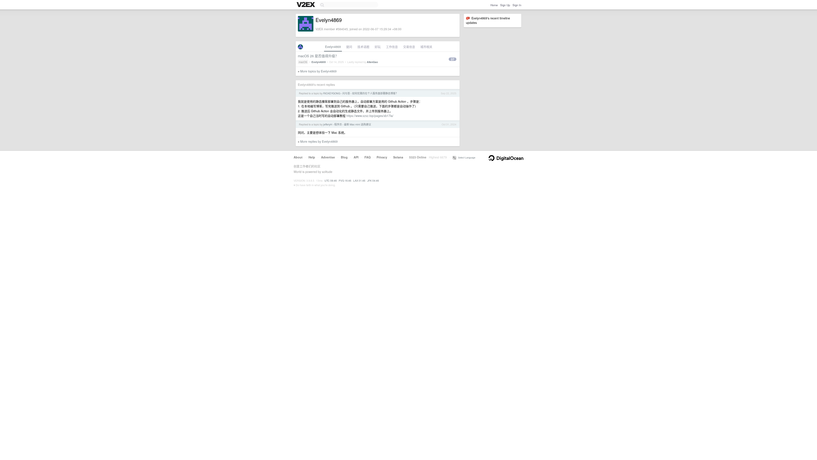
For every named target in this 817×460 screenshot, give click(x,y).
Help (312, 157)
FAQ (367, 157)
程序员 (338, 124)
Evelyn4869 (333, 47)
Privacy (382, 157)
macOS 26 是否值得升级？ (318, 55)
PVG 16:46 (345, 180)
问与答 (346, 93)
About (298, 157)
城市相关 (426, 47)
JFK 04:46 (373, 180)
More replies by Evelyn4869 (319, 141)
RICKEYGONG (331, 93)
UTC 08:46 (330, 180)
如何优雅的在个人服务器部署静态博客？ (375, 93)
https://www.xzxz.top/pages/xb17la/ (369, 116)
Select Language (465, 157)
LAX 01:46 (359, 180)
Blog (344, 157)
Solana (398, 157)
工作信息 (392, 47)
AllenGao (372, 62)
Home (494, 5)
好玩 (378, 47)
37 (452, 59)
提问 (349, 47)
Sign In (517, 5)
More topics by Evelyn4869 (318, 71)
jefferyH (327, 124)
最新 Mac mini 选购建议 (357, 124)
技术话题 (363, 47)
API (356, 157)
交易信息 (409, 47)
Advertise (328, 157)
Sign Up (505, 5)
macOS (303, 62)
